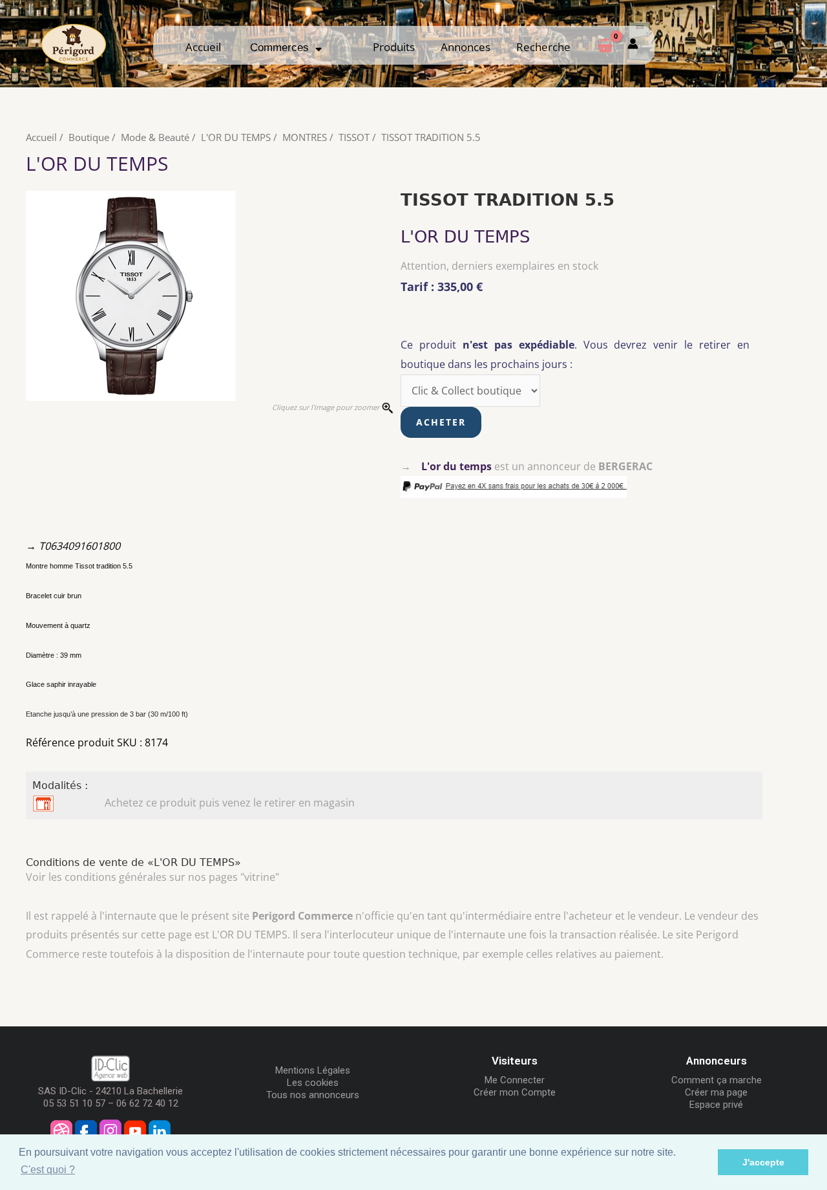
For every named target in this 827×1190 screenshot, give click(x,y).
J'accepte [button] (763, 1162)
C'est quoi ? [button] (48, 1169)
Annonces (465, 46)
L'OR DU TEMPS (236, 137)
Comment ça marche (716, 1080)
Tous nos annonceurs (312, 1095)
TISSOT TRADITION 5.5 (431, 137)
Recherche (543, 46)
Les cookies (313, 1082)
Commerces (282, 47)
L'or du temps (456, 466)
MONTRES (304, 137)
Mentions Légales (312, 1070)
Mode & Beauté (155, 137)
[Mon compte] (632, 45)
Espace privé (716, 1104)
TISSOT (354, 137)
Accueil (203, 46)
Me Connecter (515, 1080)
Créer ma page (716, 1092)
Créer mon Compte (515, 1092)
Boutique (88, 137)
